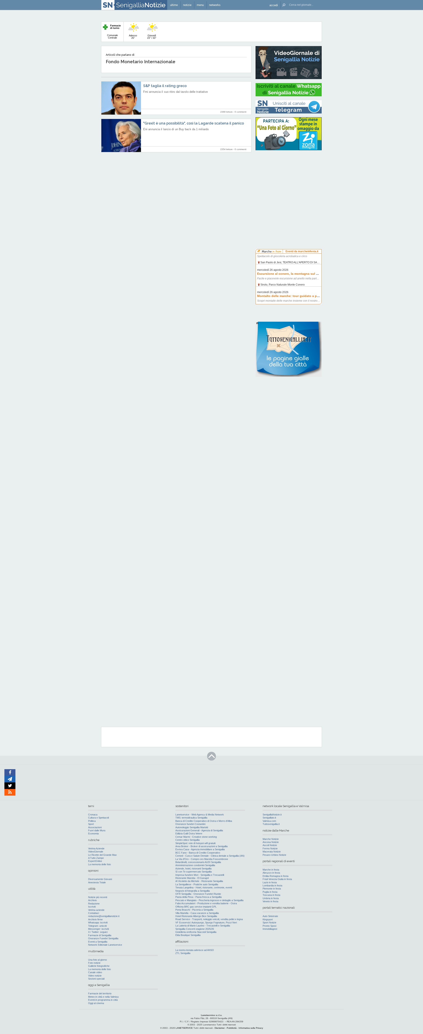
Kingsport (268, 919)
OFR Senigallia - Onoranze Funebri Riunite (198, 894)
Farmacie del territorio (99, 993)
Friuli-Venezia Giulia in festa (277, 879)
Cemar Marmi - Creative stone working (196, 836)
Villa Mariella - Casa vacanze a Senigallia (197, 913)
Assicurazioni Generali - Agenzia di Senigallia (199, 830)
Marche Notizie (271, 839)
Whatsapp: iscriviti (98, 922)
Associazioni (95, 827)
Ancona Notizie (271, 842)
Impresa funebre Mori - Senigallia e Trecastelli (199, 875)
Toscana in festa (271, 895)
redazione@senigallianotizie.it (103, 916)
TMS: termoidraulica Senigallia (191, 817)
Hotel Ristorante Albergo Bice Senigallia (196, 916)
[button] (274, 5)
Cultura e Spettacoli (98, 817)
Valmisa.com (269, 821)
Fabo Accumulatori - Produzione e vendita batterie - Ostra (206, 903)
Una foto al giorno (97, 959)
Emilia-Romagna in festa (275, 876)
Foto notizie (94, 963)
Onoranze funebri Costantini (190, 824)
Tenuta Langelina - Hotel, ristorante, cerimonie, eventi (203, 887)
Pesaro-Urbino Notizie (274, 855)
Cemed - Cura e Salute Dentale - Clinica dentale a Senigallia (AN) (210, 855)
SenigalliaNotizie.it (272, 814)
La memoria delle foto (99, 864)
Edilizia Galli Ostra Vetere (188, 833)
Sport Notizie (269, 922)
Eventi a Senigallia (97, 941)
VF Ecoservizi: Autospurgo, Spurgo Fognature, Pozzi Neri (206, 922)
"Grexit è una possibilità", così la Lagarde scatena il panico (193, 123)
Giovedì (151, 36)
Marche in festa (271, 869)
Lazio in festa (270, 882)
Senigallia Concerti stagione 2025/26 (194, 929)
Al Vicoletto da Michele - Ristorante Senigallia (199, 881)
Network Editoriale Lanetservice (105, 944)
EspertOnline (95, 861)
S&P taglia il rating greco (165, 86)
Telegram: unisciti (97, 925)
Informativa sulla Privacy (251, 1028)
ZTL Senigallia (182, 953)
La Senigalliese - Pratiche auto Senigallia (196, 884)
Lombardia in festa (272, 885)
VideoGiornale (95, 851)
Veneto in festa (270, 901)
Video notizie (95, 975)
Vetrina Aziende (96, 848)
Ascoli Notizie (270, 845)
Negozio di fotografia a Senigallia (192, 890)
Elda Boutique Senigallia (187, 935)
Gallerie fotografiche (98, 966)
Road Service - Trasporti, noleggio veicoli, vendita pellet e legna (209, 919)
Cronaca (92, 814)
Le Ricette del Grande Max (102, 855)
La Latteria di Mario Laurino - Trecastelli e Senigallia (202, 925)
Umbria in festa (271, 898)
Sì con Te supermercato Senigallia (193, 871)
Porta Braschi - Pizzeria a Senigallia (194, 909)
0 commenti (240, 112)
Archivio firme (95, 919)
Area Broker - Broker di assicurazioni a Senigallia (201, 846)
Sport (91, 824)
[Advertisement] (289, 181)
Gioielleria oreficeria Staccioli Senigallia (195, 932)
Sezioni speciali (96, 978)
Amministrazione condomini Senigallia (195, 865)
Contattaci (93, 913)
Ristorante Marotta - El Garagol (192, 878)
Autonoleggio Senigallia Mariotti (191, 827)
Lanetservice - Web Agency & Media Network (199, 814)
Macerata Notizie (272, 851)
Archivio (92, 900)
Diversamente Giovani (100, 879)
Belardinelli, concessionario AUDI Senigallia (198, 862)
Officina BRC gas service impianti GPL (196, 906)
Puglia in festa (270, 892)
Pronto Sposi (269, 925)
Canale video (95, 972)
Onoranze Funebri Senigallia (103, 938)
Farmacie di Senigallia (99, 935)
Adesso (133, 36)
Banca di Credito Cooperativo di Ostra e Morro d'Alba (203, 821)
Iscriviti (92, 906)
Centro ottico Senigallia (187, 840)
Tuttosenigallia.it (271, 824)
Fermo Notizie (270, 848)
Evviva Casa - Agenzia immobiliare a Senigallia (200, 849)
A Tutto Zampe (96, 858)
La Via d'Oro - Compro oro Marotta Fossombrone (201, 859)
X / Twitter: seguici (98, 932)
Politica (92, 821)
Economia (93, 833)
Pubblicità (232, 1028)
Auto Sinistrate (270, 916)
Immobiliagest (270, 929)
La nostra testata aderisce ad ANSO (194, 950)
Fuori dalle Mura (96, 830)
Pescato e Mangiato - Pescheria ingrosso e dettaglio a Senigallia (209, 900)
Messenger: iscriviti (98, 929)
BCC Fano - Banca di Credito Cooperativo (197, 852)
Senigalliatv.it (269, 817)
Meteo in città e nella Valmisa (103, 996)
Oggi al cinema (96, 1003)
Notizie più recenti (97, 897)
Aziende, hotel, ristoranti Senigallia (193, 868)
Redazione (94, 903)
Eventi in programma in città (103, 1000)
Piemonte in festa (272, 888)
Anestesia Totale (97, 882)
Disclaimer (220, 1028)
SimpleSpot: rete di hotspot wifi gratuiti (195, 843)
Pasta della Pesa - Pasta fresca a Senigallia (198, 897)
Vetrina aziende (96, 910)
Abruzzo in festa (271, 872)
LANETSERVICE (184, 1028)
